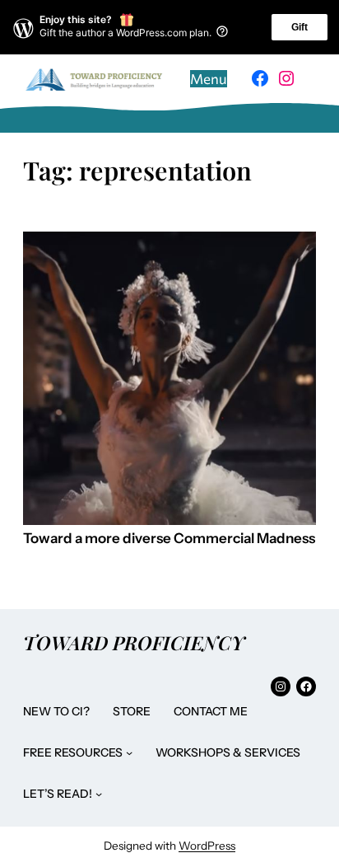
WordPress (207, 845)
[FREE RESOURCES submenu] (129, 752)
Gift (299, 27)
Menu (208, 78)
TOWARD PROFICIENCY (133, 642)
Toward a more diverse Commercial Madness (169, 538)
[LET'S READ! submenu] (98, 793)
